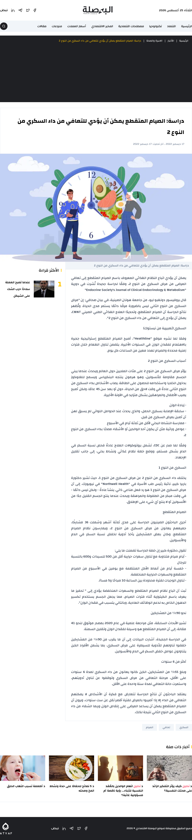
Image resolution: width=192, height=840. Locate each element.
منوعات (57, 26)
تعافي (166, 727)
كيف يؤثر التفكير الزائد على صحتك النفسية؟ (172, 788)
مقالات (41, 26)
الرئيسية (186, 26)
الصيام (149, 727)
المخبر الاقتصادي (102, 26)
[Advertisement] (96, 72)
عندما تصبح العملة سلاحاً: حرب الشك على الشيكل (17, 289)
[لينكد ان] (64, 828)
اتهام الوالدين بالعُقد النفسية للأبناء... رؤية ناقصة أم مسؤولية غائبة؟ (123, 790)
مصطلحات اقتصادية (131, 26)
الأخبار (171, 41)
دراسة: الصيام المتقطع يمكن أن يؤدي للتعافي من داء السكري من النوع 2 (100, 41)
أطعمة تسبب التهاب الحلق (25, 786)
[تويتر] (79, 828)
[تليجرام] (71, 828)
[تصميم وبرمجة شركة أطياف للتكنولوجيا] (6, 828)
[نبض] (55, 828)
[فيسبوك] (86, 828)
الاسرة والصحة (154, 41)
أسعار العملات (76, 26)
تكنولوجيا (155, 26)
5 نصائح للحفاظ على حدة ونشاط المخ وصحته (72, 788)
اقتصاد (171, 26)
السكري (183, 727)
